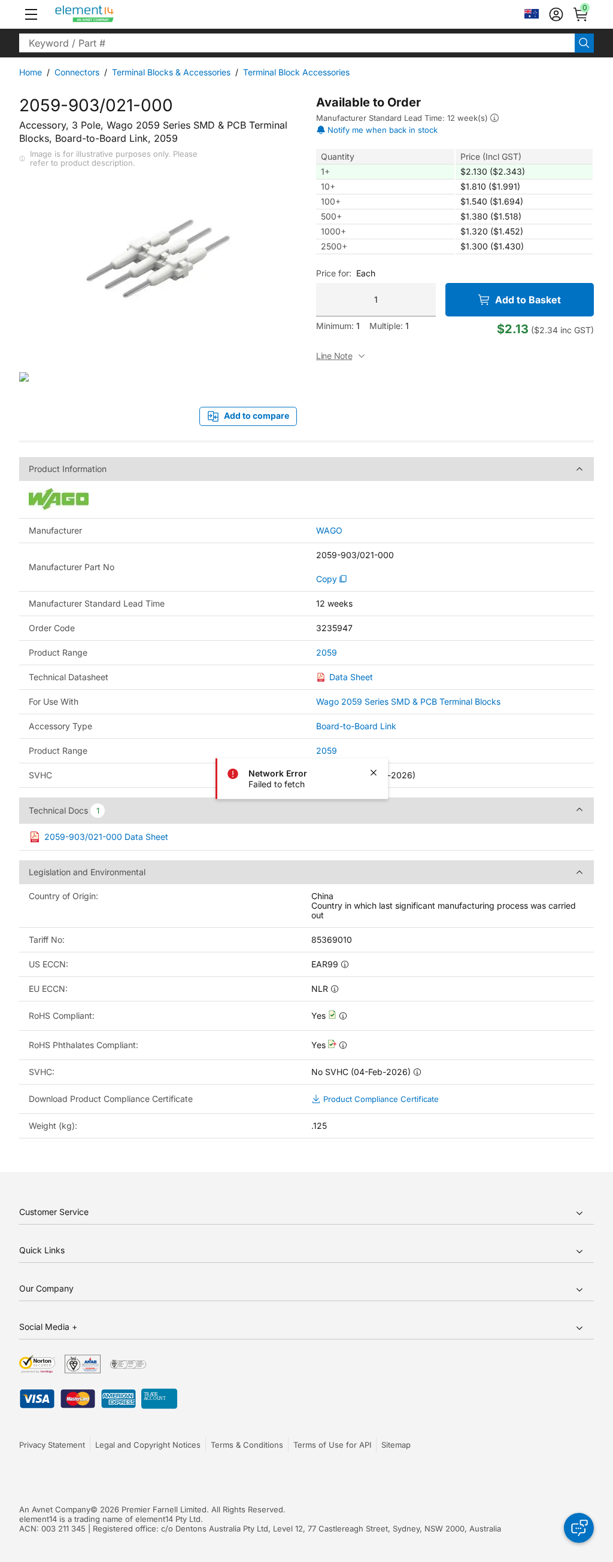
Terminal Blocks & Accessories (171, 72)
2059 (326, 652)
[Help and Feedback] (579, 1528)
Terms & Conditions (247, 1445)
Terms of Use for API (332, 1445)
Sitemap (396, 1445)
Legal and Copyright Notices (148, 1445)
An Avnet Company (54, 1509)
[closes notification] (373, 772)
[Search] (584, 43)
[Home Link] (107, 14)
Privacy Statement (52, 1445)
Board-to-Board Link (356, 726)
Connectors (76, 72)
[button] (31, 14)
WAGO (329, 530)
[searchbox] (297, 43)
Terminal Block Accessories (296, 72)
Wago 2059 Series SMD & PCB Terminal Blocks (408, 701)
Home (30, 72)
